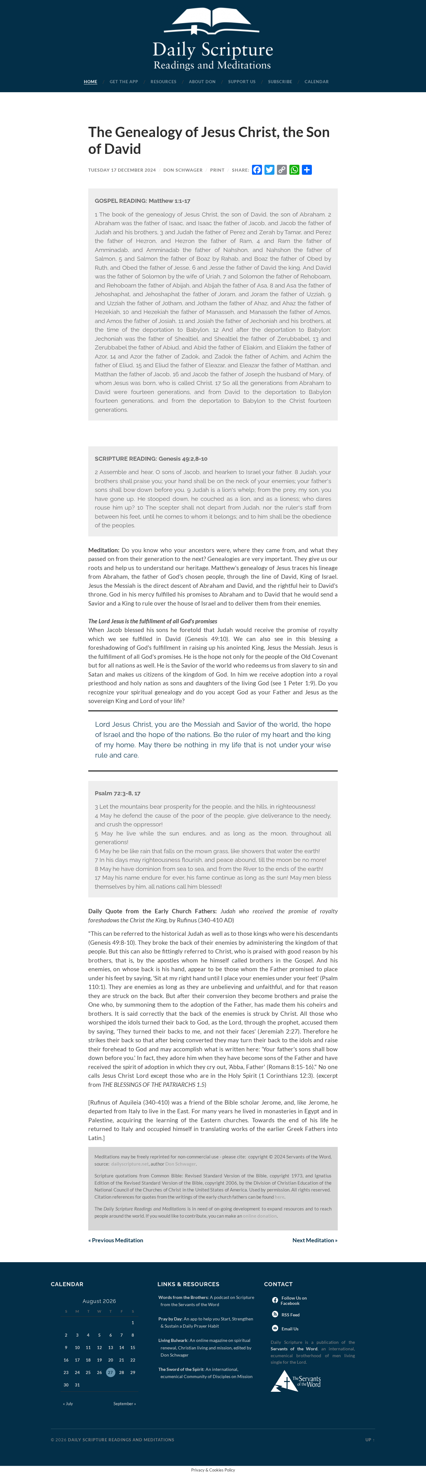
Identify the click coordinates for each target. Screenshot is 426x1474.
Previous (115, 1240)
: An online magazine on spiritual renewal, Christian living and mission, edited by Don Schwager (206, 1348)
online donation (260, 1216)
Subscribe (280, 81)
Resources (164, 81)
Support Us (242, 81)
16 (66, 1360)
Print (217, 170)
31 (77, 1384)
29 (132, 1372)
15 (132, 1347)
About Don (202, 81)
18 (88, 1360)
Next (315, 1240)
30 (66, 1384)
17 (77, 1360)
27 (110, 1372)
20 (110, 1360)
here (279, 1197)
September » (125, 1403)
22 (132, 1360)
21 (121, 1360)
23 (66, 1372)
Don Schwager (183, 170)
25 (88, 1372)
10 (77, 1347)
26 (99, 1372)
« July (68, 1403)
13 (110, 1347)
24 (77, 1372)
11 (88, 1347)
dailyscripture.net (130, 1164)
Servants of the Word (294, 1348)
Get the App (124, 81)
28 (121, 1372)
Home (90, 81)
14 (121, 1347)
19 (99, 1360)
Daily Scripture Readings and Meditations (121, 1439)
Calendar (317, 81)
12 (99, 1347)
